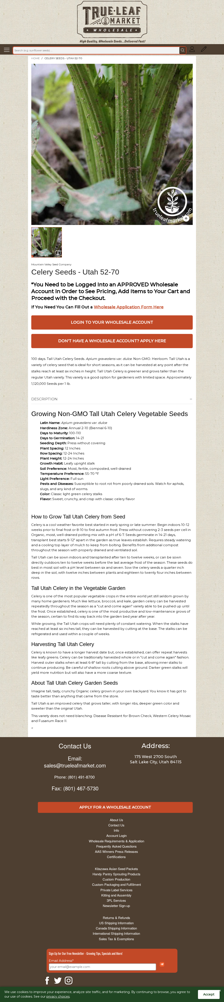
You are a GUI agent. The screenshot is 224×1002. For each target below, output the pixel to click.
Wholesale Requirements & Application (116, 841)
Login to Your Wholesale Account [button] (112, 322)
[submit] (182, 50)
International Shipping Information (116, 933)
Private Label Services (116, 890)
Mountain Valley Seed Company (51, 264)
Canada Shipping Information (116, 928)
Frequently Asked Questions (116, 846)
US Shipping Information (116, 923)
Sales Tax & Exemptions (116, 938)
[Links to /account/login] (192, 50)
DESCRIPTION (44, 399)
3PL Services (116, 900)
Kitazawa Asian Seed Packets (116, 868)
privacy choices (58, 997)
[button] (7, 50)
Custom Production (116, 879)
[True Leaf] (112, 22)
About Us (116, 819)
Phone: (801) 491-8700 (74, 777)
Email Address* (61, 961)
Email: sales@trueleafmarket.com (75, 761)
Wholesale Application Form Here (129, 307)
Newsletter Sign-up (116, 905)
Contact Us (75, 745)
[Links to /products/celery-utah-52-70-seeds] (186, 218)
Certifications (116, 856)
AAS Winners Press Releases (116, 851)
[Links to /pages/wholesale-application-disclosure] (204, 50)
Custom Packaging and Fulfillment (116, 884)
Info (116, 830)
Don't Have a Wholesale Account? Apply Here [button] (112, 341)
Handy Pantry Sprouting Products (116, 874)
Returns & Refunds (116, 917)
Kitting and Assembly (116, 895)
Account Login (116, 835)
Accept (208, 994)
